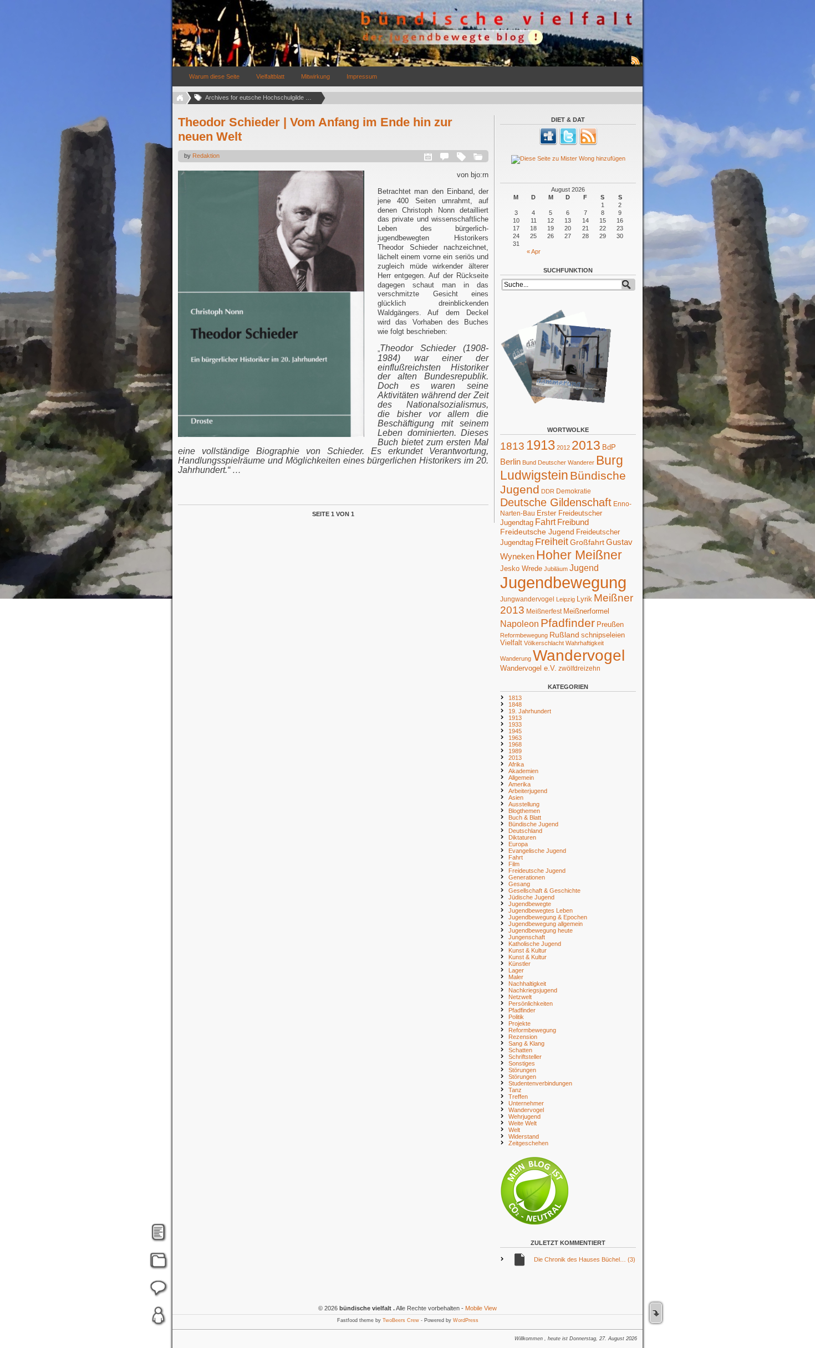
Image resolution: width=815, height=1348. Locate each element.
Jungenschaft (526, 937)
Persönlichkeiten (530, 1003)
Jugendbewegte (529, 904)
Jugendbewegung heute (540, 930)
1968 (515, 744)
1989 (515, 751)
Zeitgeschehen (528, 1143)
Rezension (522, 1036)
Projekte (519, 1023)
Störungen (522, 1070)
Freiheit (551, 541)
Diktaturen (522, 837)
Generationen (526, 877)
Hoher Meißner (579, 555)
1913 (540, 445)
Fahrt (545, 522)
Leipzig (565, 599)
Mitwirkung (315, 76)
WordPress (465, 1320)
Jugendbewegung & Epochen (547, 917)
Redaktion (206, 155)
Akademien (523, 771)
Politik (516, 1016)
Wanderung (515, 658)
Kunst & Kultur (527, 950)
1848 (515, 704)
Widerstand (523, 1136)
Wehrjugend (524, 1116)
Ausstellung (523, 804)
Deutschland (525, 830)
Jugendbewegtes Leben (540, 910)
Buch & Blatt (524, 817)
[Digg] (548, 143)
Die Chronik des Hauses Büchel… (584, 1259)
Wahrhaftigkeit (585, 643)
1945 (515, 731)
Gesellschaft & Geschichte (544, 890)
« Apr (534, 251)
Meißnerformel (586, 611)
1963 (515, 737)
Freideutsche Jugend (537, 531)
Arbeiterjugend (527, 791)
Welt (514, 1129)
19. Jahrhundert (529, 711)
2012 (563, 447)
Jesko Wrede (521, 568)
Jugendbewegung (563, 582)
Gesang (519, 884)
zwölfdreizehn (579, 668)
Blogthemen (524, 810)
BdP (609, 447)
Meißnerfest (544, 611)
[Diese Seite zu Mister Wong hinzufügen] (568, 159)
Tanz (515, 1090)
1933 (515, 724)
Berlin (510, 461)
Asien (515, 797)
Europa (518, 844)
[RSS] (588, 143)
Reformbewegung (524, 635)
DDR (547, 491)
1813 (512, 446)
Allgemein (521, 777)
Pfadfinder (568, 623)
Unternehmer (526, 1103)
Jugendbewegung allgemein (545, 923)
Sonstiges (521, 1063)
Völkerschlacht (544, 643)
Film (513, 864)
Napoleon (519, 624)
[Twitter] (568, 143)
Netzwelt (520, 997)
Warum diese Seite (214, 76)
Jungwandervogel (527, 599)
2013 (586, 445)
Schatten (520, 1050)
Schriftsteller (525, 1056)
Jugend (584, 568)
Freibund (573, 522)
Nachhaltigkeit (527, 983)
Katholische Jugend (534, 943)
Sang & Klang (526, 1043)
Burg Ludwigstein (561, 467)
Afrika (516, 764)
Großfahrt (587, 542)
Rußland (564, 634)
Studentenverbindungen (540, 1083)
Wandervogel (579, 655)
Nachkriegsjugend (532, 990)
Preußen (610, 624)
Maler (515, 977)
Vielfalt (511, 643)
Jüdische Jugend (531, 897)
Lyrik (584, 599)
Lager (516, 970)
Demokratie (573, 491)
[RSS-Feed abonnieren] (635, 64)
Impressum (362, 76)
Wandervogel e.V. (528, 668)
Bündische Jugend (533, 824)
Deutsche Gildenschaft (556, 502)
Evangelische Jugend (537, 850)
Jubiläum (556, 568)
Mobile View (481, 1308)
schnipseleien (603, 635)
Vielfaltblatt (270, 76)
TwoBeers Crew (401, 1320)
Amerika (519, 784)
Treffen (518, 1096)
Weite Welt (522, 1123)
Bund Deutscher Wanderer (558, 462)
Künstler (519, 963)
